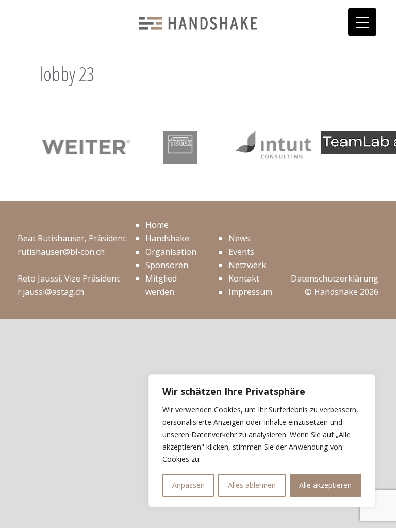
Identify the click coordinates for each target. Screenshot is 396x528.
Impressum (250, 292)
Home (157, 224)
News (239, 238)
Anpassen (188, 485)
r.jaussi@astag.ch (51, 292)
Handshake (167, 238)
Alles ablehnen (252, 485)
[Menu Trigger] (362, 22)
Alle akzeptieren (325, 485)
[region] (261, 440)
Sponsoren (166, 265)
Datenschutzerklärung (334, 278)
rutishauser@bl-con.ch (61, 251)
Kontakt (243, 278)
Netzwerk (247, 265)
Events (241, 251)
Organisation (170, 251)
